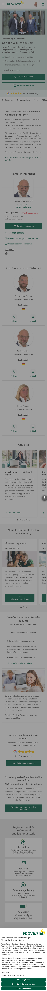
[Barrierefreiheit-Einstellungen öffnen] (44, 498)
